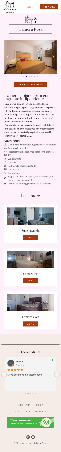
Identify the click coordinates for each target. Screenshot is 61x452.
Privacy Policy (40, 443)
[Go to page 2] (30, 393)
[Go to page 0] (25, 393)
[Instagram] (28, 437)
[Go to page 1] (28, 393)
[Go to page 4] (35, 393)
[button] (29, 7)
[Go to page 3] (32, 393)
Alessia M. (22, 361)
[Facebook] (33, 437)
